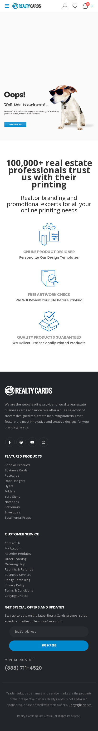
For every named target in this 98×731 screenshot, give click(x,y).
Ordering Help (15, 564)
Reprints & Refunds (19, 569)
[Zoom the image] (49, 86)
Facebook (10, 442)
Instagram (43, 442)
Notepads (12, 502)
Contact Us (12, 543)
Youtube (32, 442)
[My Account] (65, 6)
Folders (10, 491)
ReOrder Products (18, 553)
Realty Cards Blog (17, 580)
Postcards (12, 475)
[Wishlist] (75, 6)
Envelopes (12, 512)
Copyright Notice (17, 595)
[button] (8, 6)
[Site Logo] (26, 6)
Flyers (9, 486)
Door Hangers (15, 481)
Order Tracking (15, 559)
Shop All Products (17, 465)
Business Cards (16, 470)
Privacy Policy (14, 585)
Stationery (12, 507)
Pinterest (21, 442)
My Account (13, 548)
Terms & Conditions (19, 590)
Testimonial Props (18, 517)
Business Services (18, 574)
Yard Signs (12, 496)
